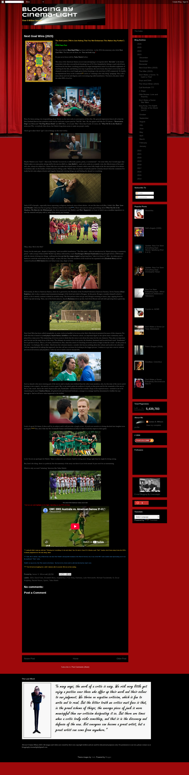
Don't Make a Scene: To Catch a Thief (148, 76)
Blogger (108, 757)
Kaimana (79, 578)
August (143, 122)
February (143, 143)
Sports (45, 580)
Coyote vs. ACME (152, 309)
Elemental (143, 64)
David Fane (39, 578)
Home (75, 659)
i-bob (93, 757)
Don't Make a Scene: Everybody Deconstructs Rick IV (155, 381)
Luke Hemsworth (89, 578)
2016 (139, 172)
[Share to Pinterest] (70, 574)
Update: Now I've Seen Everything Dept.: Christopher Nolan (154, 269)
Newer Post (29, 659)
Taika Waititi (53, 580)
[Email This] (60, 574)
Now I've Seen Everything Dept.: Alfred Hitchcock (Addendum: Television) (154, 292)
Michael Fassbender (104, 578)
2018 (139, 165)
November (144, 61)
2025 (139, 47)
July (141, 125)
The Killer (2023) (146, 71)
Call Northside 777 (146, 87)
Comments (142, 197)
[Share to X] (65, 574)
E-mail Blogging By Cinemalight (147, 494)
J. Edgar (142, 91)
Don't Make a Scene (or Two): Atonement (154, 328)
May (141, 132)
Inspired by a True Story (66, 578)
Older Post (121, 659)
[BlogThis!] (62, 574)
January (143, 146)
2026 (139, 44)
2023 (32, 578)
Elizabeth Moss (50, 578)
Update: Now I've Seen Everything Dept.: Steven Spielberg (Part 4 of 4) (154, 249)
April (142, 136)
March (142, 139)
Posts (140, 193)
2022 (139, 151)
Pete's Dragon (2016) (154, 346)
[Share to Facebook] (67, 574)
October (143, 114)
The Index (138, 31)
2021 (139, 154)
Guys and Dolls (145, 80)
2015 (139, 175)
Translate (153, 520)
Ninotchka (149, 210)
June (142, 129)
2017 (139, 168)
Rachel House (37, 580)
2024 (139, 51)
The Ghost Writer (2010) (149, 84)
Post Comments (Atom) (80, 667)
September (144, 118)
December (144, 58)
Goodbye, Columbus (153, 362)
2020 (139, 158)
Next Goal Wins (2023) (148, 68)
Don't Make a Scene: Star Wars (147, 101)
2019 (139, 161)
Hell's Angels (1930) (153, 228)
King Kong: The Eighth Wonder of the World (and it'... (148, 108)
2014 (139, 179)
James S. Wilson (156, 422)
